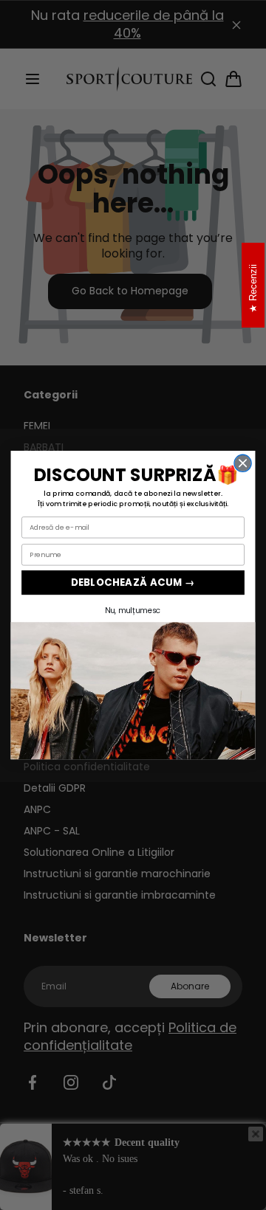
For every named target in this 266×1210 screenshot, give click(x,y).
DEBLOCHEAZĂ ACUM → (133, 582)
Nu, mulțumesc (133, 610)
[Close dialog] (242, 462)
